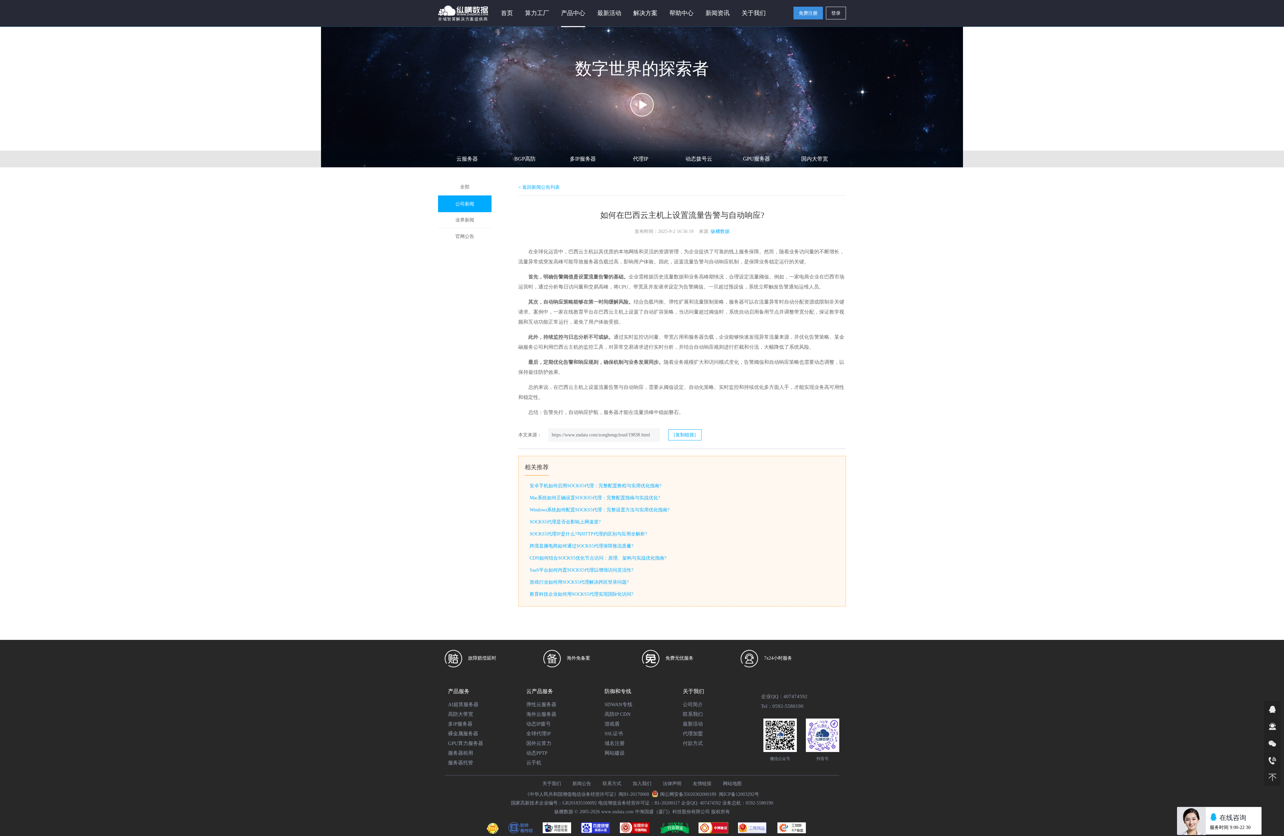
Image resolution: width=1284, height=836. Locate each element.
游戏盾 (612, 724)
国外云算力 (538, 743)
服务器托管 (460, 762)
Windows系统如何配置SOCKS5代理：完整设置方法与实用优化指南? (599, 509)
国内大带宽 (814, 159)
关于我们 (551, 783)
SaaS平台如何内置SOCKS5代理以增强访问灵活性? (581, 570)
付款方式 (693, 743)
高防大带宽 (460, 714)
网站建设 (615, 753)
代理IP (640, 159)
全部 (464, 186)
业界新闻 (464, 220)
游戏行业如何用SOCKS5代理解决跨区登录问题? (579, 582)
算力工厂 (537, 13)
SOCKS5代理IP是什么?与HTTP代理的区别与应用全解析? (588, 533)
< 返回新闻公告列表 (539, 187)
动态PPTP (536, 753)
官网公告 (464, 236)
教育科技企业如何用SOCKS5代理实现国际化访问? (581, 594)
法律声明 (672, 783)
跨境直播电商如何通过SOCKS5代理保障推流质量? (581, 546)
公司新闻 (464, 203)
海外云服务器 (541, 714)
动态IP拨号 (538, 724)
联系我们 (693, 714)
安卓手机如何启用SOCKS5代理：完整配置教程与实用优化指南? (595, 485)
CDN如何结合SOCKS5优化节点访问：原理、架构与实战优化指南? (598, 558)
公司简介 (693, 704)
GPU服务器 (756, 159)
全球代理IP (538, 733)
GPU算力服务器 (465, 743)
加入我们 (642, 783)
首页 (507, 13)
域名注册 (615, 743)
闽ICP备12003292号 (739, 794)
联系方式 (612, 783)
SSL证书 (614, 733)
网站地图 (732, 783)
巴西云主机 (570, 387)
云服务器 (467, 159)
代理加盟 (693, 733)
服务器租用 (460, 753)
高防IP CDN (618, 714)
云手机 (533, 762)
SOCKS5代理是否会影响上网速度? (565, 521)
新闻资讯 (718, 13)
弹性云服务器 (541, 704)
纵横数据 (720, 231)
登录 (836, 13)
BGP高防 (525, 159)
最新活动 (609, 13)
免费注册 (808, 13)
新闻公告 (581, 783)
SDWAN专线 (618, 704)
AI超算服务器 (463, 704)
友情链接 (702, 783)
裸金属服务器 (463, 733)
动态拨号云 (698, 159)
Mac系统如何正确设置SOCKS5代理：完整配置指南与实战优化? (595, 497)
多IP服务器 (583, 159)
